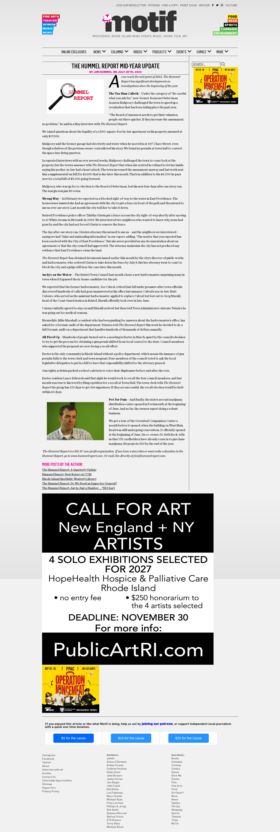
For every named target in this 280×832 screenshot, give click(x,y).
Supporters (49, 788)
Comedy (176, 765)
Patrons (154, 5)
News (47, 32)
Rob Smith (112, 810)
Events (181, 52)
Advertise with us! (52, 770)
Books (175, 758)
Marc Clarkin (114, 796)
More (219, 52)
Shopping (176, 810)
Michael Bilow (115, 827)
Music (48, 28)
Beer (232, 20)
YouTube (231, 5)
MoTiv (174, 823)
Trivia (174, 820)
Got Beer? (177, 793)
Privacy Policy (50, 791)
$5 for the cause (73, 738)
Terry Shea (113, 823)
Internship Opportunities (57, 780)
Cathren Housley (117, 769)
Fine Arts (51, 16)
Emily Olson (113, 772)
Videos (137, 52)
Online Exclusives (73, 52)
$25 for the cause (188, 738)
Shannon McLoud (117, 813)
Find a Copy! (170, 5)
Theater (50, 20)
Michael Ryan (114, 800)
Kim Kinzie (113, 789)
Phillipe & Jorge (116, 806)
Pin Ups (175, 806)
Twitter (217, 5)
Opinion (49, 24)
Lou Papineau (115, 793)
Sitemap (47, 784)
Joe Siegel (113, 782)
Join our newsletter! (131, 5)
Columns (117, 52)
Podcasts (159, 52)
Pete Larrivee (115, 803)
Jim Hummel (103, 72)
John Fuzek (113, 786)
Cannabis (229, 29)
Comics (201, 52)
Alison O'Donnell (116, 762)
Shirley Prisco (115, 817)
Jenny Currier (115, 779)
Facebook (213, 5)
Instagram (222, 5)
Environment (225, 33)
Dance (175, 772)
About (45, 766)
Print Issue (188, 5)
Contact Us (49, 777)
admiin (110, 758)
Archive (204, 5)
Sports (175, 813)
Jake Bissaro (114, 776)
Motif (140, 22)
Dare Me (176, 776)
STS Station (114, 820)
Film (174, 782)
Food (232, 16)
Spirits (231, 25)
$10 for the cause (131, 738)
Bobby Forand (115, 765)
